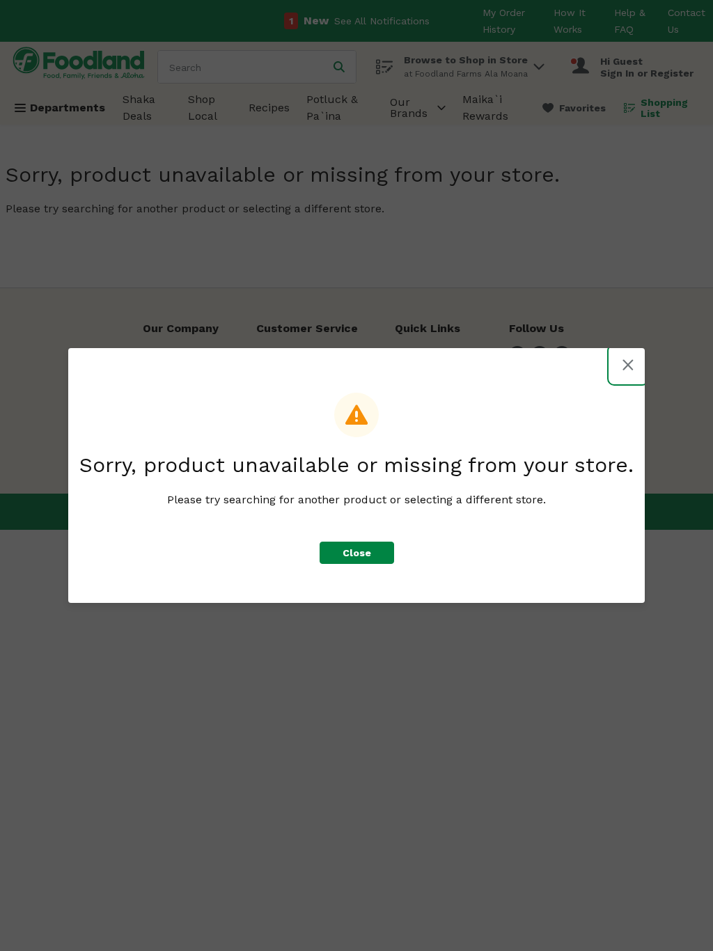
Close (357, 552)
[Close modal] (628, 365)
